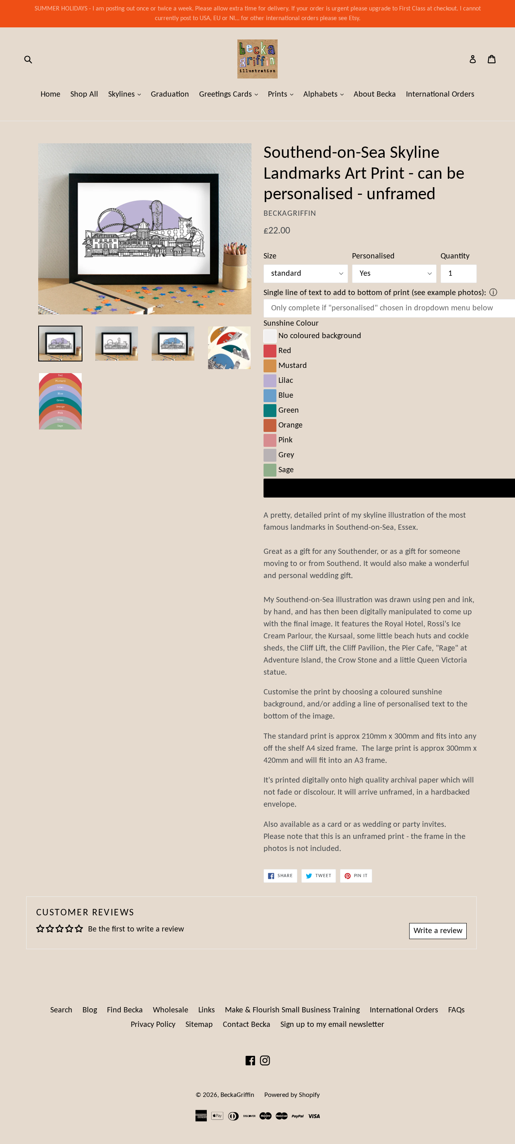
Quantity (455, 256)
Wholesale (170, 1010)
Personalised (373, 256)
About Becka (375, 95)
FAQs (456, 1010)
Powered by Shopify (292, 1095)
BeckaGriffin (237, 1095)
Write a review (438, 931)
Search (61, 1010)
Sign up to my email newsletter (332, 1025)
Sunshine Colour (291, 324)
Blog (89, 1010)
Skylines (126, 94)
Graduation (170, 95)
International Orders (440, 95)
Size (270, 256)
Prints (282, 94)
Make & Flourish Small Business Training (292, 1010)
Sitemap (199, 1025)
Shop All (84, 95)
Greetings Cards (230, 94)
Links (206, 1010)
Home (50, 95)
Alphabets (325, 94)
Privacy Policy (153, 1025)
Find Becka (125, 1010)
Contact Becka (246, 1025)
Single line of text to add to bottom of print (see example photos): (375, 293)
